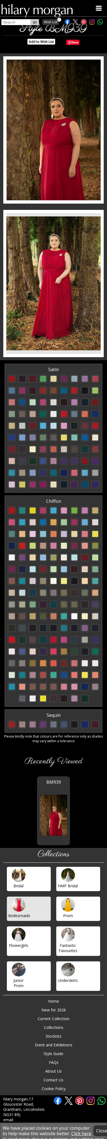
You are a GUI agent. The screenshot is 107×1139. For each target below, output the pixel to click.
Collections (53, 1027)
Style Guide (53, 1053)
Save (75, 42)
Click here (81, 1134)
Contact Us (53, 1079)
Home (53, 1001)
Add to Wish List (41, 41)
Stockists (53, 1036)
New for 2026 (53, 1009)
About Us (53, 1071)
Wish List (51, 21)
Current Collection (53, 1018)
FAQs (53, 1062)
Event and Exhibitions (53, 1044)
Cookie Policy (54, 1088)
